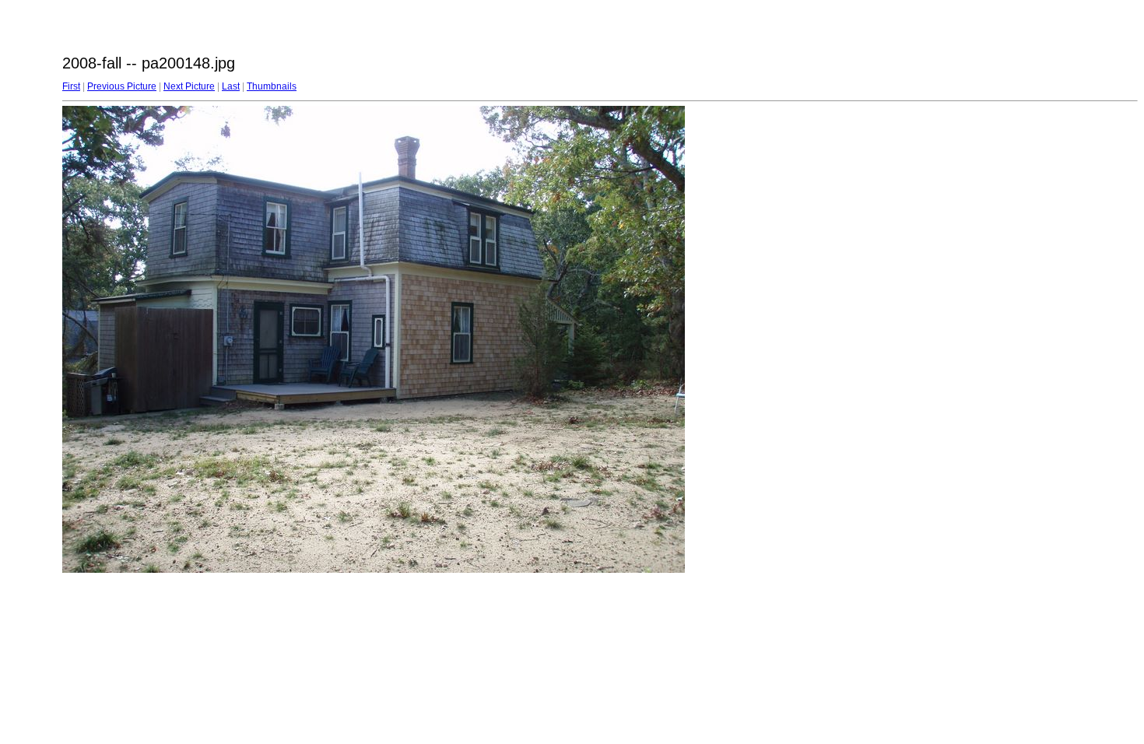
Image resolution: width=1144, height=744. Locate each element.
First (71, 86)
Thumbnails (272, 86)
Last (231, 86)
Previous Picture (121, 86)
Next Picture (189, 86)
